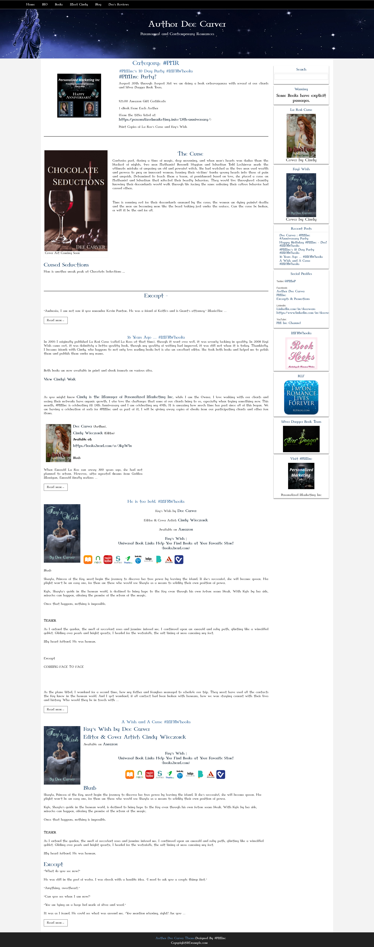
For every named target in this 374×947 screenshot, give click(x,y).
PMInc (281, 295)
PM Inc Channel (289, 323)
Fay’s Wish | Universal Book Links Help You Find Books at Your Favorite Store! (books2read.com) (175, 543)
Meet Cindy (79, 4)
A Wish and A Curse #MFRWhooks (156, 722)
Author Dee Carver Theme (175, 938)
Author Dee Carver (187, 24)
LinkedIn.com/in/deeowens (296, 309)
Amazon (185, 529)
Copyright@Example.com (189, 943)
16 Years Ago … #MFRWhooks (156, 337)
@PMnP (290, 281)
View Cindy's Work (60, 379)
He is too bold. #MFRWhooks (156, 501)
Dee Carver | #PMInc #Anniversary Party (294, 237)
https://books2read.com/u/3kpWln (102, 446)
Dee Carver (82, 426)
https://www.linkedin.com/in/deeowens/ (306, 312)
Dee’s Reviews (119, 4)
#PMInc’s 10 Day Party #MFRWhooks (156, 71)
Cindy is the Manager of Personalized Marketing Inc (125, 397)
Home (30, 4)
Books (59, 4)
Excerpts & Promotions (293, 299)
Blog (98, 4)
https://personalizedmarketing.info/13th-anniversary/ (164, 119)
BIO (45, 4)
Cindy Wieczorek (88, 433)
